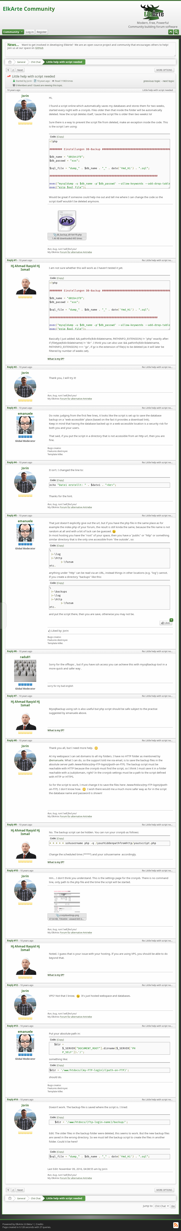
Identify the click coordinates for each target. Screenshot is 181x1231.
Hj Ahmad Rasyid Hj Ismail (25, 268)
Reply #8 (12, 740)
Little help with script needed (64, 62)
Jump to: (148, 1205)
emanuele (25, 414)
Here (63, 56)
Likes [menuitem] (168, 622)
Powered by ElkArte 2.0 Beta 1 (18, 1224)
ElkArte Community (29, 8)
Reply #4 (12, 462)
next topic (168, 81)
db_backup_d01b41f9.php (69, 234)
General (21, 62)
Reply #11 (12, 940)
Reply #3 (12, 407)
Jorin (25, 96)
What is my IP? (56, 358)
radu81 (25, 657)
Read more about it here (21, 56)
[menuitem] (176, 31)
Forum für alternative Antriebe (76, 252)
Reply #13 (12, 1025)
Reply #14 (12, 1099)
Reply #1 (12, 260)
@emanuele (56, 760)
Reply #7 (12, 696)
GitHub (39, 48)
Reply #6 (12, 651)
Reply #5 (12, 515)
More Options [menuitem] (164, 69)
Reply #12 (12, 985)
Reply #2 (12, 367)
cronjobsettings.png (69, 915)
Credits (39, 1224)
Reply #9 (12, 824)
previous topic (152, 81)
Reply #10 (12, 870)
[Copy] (60, 136)
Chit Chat (36, 62)
